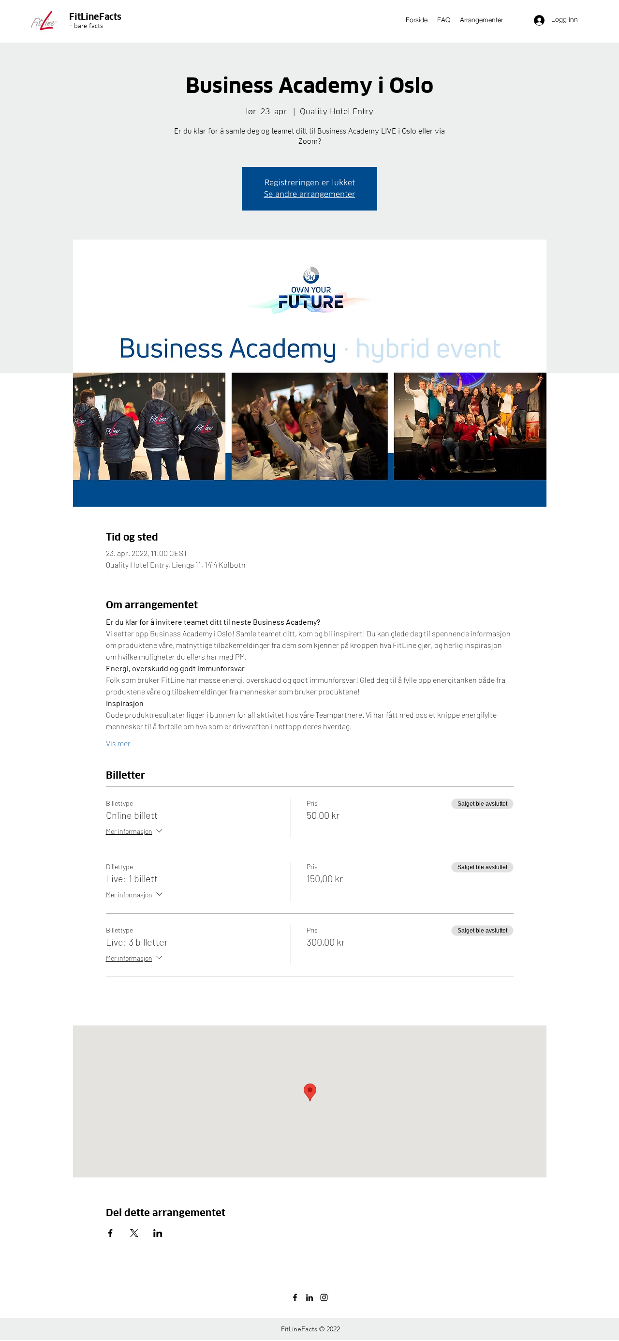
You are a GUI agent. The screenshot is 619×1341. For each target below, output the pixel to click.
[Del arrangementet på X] (134, 1233)
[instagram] (324, 1297)
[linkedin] (309, 1297)
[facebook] (295, 1297)
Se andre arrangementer (309, 194)
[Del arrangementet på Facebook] (110, 1233)
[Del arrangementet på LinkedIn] (157, 1233)
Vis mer (118, 743)
